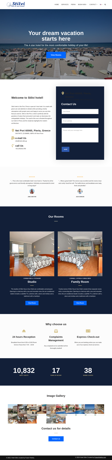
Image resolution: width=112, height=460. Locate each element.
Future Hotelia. (29, 458)
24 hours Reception (23, 337)
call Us (19, 145)
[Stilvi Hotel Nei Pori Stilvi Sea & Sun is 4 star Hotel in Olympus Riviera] (15, 5)
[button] (86, 4)
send (65, 149)
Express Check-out (88, 337)
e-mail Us (20, 138)
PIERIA (73, 4)
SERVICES (65, 4)
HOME (57, 4)
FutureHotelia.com (100, 457)
